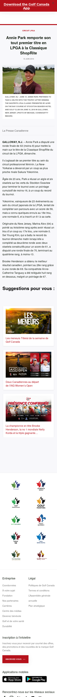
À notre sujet (8, 590)
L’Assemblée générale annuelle (39, 598)
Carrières (7, 605)
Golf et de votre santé (13, 621)
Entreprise (8, 578)
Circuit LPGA (28, 30)
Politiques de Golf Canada (41, 585)
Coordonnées (9, 585)
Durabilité (7, 626)
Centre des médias (11, 610)
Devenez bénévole (11, 616)
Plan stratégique (36, 605)
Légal (31, 578)
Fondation (7, 595)
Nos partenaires (10, 600)
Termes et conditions (38, 590)
